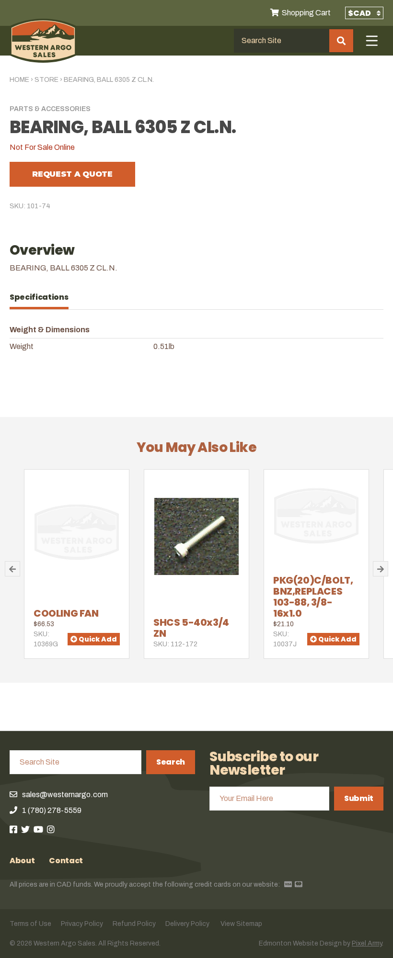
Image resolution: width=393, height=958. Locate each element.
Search (170, 761)
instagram (51, 829)
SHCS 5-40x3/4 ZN (191, 628)
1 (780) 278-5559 (51, 810)
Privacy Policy (82, 923)
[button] (12, 568)
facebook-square (13, 829)
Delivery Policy (187, 923)
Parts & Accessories (50, 109)
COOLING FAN (66, 613)
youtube (38, 829)
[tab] (44, 297)
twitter (25, 829)
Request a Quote (72, 174)
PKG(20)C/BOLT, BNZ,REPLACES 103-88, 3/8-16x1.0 (313, 597)
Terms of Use (30, 923)
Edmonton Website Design (300, 943)
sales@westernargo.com (65, 794)
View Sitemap (241, 923)
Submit (358, 798)
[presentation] (44, 297)
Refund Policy (134, 923)
